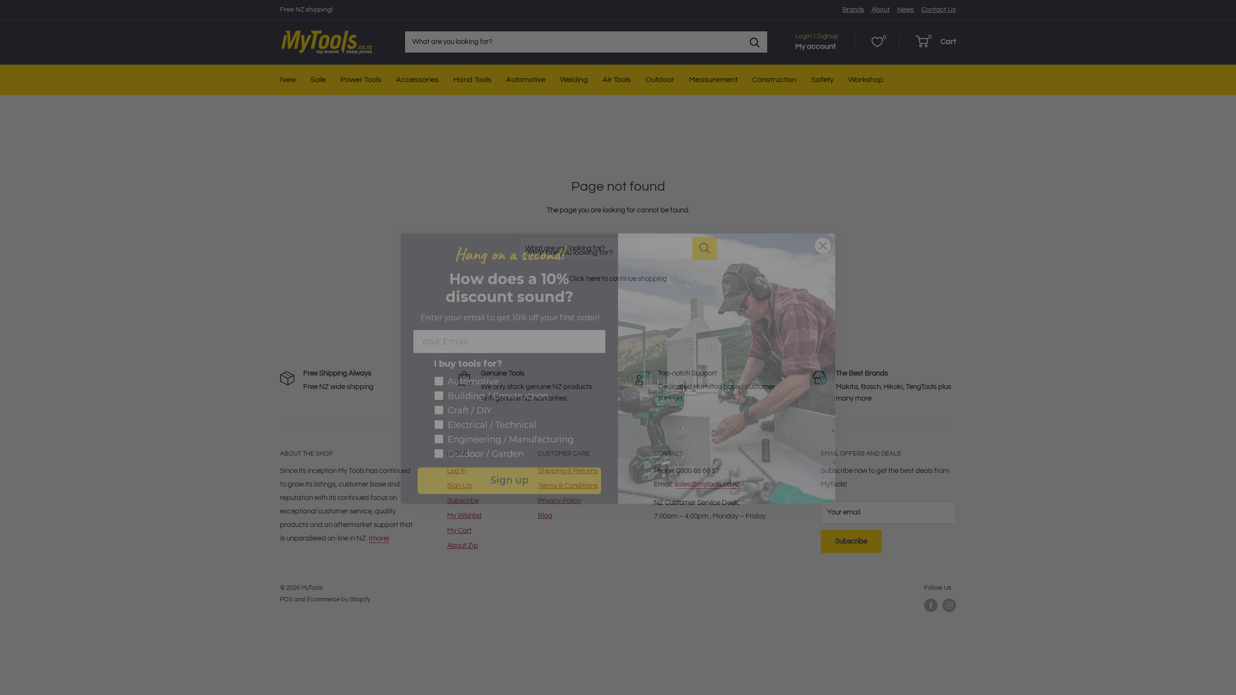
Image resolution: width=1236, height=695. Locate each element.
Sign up (510, 460)
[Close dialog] (823, 224)
